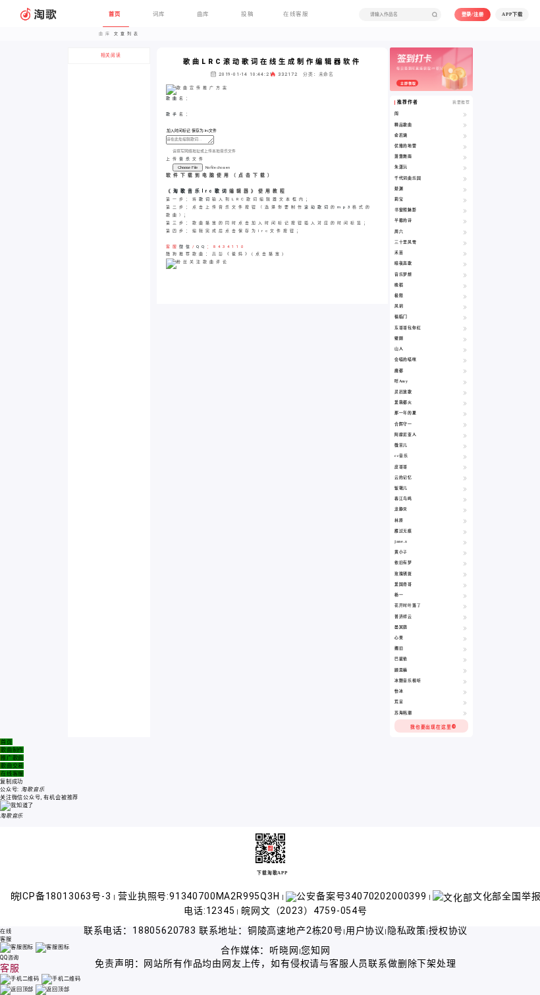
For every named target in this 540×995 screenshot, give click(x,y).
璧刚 (399, 338)
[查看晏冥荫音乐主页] (465, 627)
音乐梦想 (403, 274)
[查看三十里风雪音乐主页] (465, 242)
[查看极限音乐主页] (465, 296)
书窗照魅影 (405, 210)
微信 (185, 247)
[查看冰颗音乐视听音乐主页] (465, 681)
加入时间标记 (178, 131)
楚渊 (399, 189)
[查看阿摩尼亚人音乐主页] (465, 435)
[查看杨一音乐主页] (465, 595)
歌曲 (172, 98)
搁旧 (399, 648)
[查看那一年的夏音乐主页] (465, 413)
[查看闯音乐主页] (465, 114)
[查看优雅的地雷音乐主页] (465, 146)
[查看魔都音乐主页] (465, 371)
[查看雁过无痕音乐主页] (465, 531)
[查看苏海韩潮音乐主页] (465, 713)
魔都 (399, 371)
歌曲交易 (12, 765)
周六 (399, 231)
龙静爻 (401, 509)
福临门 (401, 316)
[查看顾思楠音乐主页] (465, 670)
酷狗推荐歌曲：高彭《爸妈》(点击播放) (226, 254)
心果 (399, 638)
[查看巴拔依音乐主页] (465, 659)
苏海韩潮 (403, 713)
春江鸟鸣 (403, 498)
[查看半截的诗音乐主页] (465, 221)
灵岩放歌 (403, 392)
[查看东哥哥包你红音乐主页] (465, 328)
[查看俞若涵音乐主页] (465, 136)
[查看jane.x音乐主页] (465, 542)
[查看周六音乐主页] (465, 232)
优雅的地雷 (405, 146)
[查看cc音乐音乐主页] (465, 456)
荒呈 (399, 702)
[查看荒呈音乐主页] (465, 702)
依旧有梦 (403, 562)
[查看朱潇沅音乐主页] (465, 167)
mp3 (344, 207)
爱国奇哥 (403, 584)
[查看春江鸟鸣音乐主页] (465, 499)
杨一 (399, 595)
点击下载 (252, 175)
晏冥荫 (401, 627)
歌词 (205, 199)
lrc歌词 (215, 191)
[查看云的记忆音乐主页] (465, 478)
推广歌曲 (12, 757)
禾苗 (399, 253)
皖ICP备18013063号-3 (62, 896)
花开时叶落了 (407, 605)
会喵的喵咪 (405, 359)
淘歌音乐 (187, 191)
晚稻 (399, 285)
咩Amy (401, 381)
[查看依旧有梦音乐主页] (465, 563)
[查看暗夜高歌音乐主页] (465, 263)
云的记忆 (403, 477)
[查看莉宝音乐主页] (465, 199)
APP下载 (512, 14)
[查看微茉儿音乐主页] (465, 445)
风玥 (399, 306)
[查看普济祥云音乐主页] (465, 617)
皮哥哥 (401, 467)
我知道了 (22, 805)
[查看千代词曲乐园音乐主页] (465, 178)
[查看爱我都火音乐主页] (465, 403)
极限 (399, 295)
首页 (7, 742)
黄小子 (401, 552)
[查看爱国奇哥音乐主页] (465, 585)
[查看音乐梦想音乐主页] (465, 275)
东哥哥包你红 (407, 328)
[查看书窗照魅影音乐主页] (465, 210)
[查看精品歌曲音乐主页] (465, 125)
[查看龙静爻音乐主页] (465, 509)
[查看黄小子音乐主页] (465, 552)
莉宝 (399, 199)
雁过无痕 (403, 531)
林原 (399, 520)
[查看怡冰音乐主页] (465, 691)
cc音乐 (401, 456)
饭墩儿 (401, 488)
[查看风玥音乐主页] (465, 306)
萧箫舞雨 (403, 156)
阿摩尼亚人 (405, 435)
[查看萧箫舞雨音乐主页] (465, 157)
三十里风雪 (405, 242)
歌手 (172, 114)
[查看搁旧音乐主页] (465, 649)
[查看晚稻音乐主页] (465, 285)
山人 (399, 349)
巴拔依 (401, 659)
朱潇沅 (401, 167)
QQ (201, 247)
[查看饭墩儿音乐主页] (465, 488)
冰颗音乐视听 (407, 680)
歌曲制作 (12, 749)
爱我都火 (403, 402)
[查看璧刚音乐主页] (465, 339)
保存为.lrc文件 (204, 131)
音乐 (185, 159)
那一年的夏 (405, 413)
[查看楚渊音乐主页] (465, 189)
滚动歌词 (317, 207)
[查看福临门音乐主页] (465, 317)
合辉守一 (403, 424)
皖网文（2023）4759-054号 (304, 910)
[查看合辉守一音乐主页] (465, 424)
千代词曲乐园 (407, 178)
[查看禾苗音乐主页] (465, 253)
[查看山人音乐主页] (465, 349)
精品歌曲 (403, 125)
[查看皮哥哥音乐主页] (465, 467)
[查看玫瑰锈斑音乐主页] (465, 574)
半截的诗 (403, 220)
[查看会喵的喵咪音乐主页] (465, 360)
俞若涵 (401, 135)
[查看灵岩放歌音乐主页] (465, 392)
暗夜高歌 (403, 263)
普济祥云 (403, 616)
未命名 (326, 74)
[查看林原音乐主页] (465, 521)
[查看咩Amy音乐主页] (465, 381)
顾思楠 (401, 670)
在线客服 (12, 773)
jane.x (401, 541)
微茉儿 (401, 445)
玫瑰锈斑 (403, 574)
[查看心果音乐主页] (465, 638)
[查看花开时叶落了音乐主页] (465, 606)
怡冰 (399, 691)
